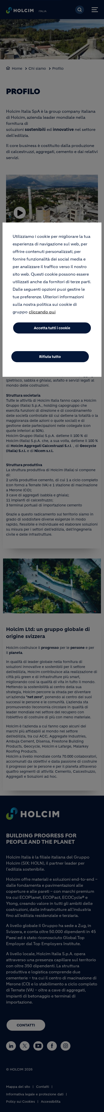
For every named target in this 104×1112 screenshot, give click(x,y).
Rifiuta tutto (50, 356)
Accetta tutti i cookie (52, 328)
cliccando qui (42, 311)
